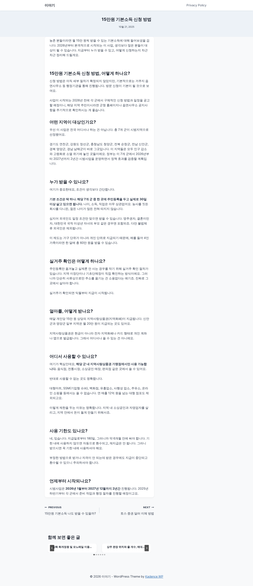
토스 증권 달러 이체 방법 (137, 510)
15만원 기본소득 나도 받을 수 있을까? (70, 510)
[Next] (147, 548)
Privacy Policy (196, 5)
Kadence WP (154, 576)
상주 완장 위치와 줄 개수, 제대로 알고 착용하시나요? (126, 547)
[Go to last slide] (52, 548)
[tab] (94, 554)
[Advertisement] (186, 53)
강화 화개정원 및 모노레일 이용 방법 (71, 547)
